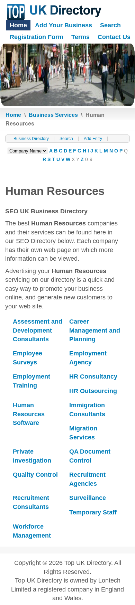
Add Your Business (63, 25)
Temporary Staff (93, 512)
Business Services (53, 115)
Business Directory (31, 138)
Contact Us (114, 37)
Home (18, 25)
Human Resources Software (29, 414)
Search (110, 25)
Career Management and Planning (94, 330)
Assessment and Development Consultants (37, 330)
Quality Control (35, 474)
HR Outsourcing (93, 391)
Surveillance (87, 497)
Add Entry (93, 138)
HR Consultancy (93, 376)
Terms (80, 37)
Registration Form (36, 37)
